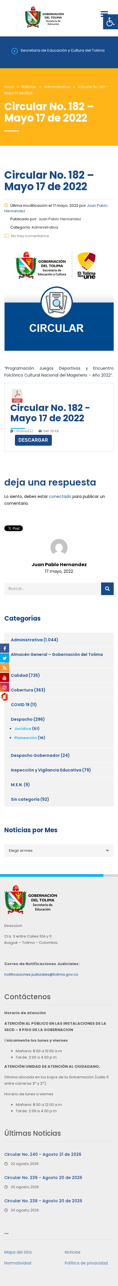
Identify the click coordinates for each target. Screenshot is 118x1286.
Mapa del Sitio (18, 1252)
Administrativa (27, 640)
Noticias (72, 1252)
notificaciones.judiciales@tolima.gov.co (41, 974)
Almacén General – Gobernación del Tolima (57, 654)
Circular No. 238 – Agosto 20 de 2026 (43, 1201)
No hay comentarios (30, 236)
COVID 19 (20, 705)
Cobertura (22, 690)
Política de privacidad (86, 1263)
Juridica (22, 728)
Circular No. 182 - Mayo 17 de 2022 (50, 412)
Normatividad (17, 1263)
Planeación (25, 738)
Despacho (22, 719)
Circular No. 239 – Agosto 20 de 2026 (43, 1177)
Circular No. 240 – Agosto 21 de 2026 (42, 1154)
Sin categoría (25, 799)
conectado (60, 496)
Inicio (9, 86)
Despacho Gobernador (35, 755)
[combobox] (59, 850)
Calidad (19, 675)
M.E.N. (17, 785)
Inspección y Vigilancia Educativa (46, 770)
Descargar (33, 440)
